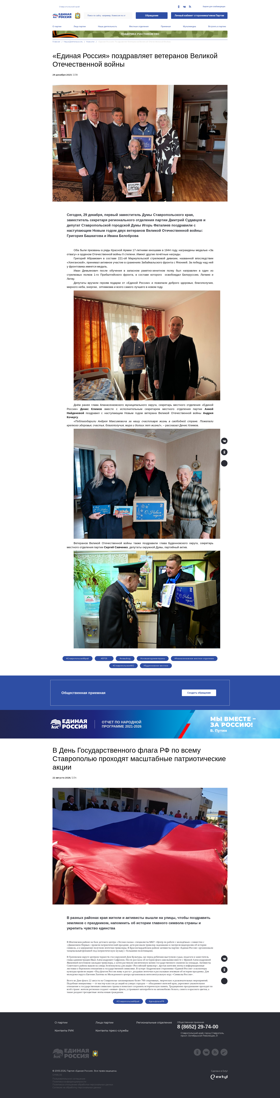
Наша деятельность (107, 26)
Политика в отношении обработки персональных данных (82, 1084)
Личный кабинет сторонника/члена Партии (199, 15)
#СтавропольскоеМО (123, 665)
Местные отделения (139, 26)
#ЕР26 (104, 658)
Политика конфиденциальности (69, 1081)
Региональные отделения (154, 1022)
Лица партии (80, 26)
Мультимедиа (189, 26)
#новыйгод (125, 658)
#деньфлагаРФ (156, 1001)
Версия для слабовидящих (213, 7)
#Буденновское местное (156, 665)
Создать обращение (199, 692)
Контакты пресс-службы (112, 1030)
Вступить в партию (217, 26)
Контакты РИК (64, 1030)
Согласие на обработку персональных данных (76, 1087)
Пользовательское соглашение (68, 1079)
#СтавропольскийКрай (77, 658)
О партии (56, 26)
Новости (90, 42)
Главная (56, 42)
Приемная (166, 26)
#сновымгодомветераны (152, 658)
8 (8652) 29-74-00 (197, 1027)
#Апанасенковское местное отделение (194, 658)
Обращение (151, 15)
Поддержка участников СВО (140, 34)
